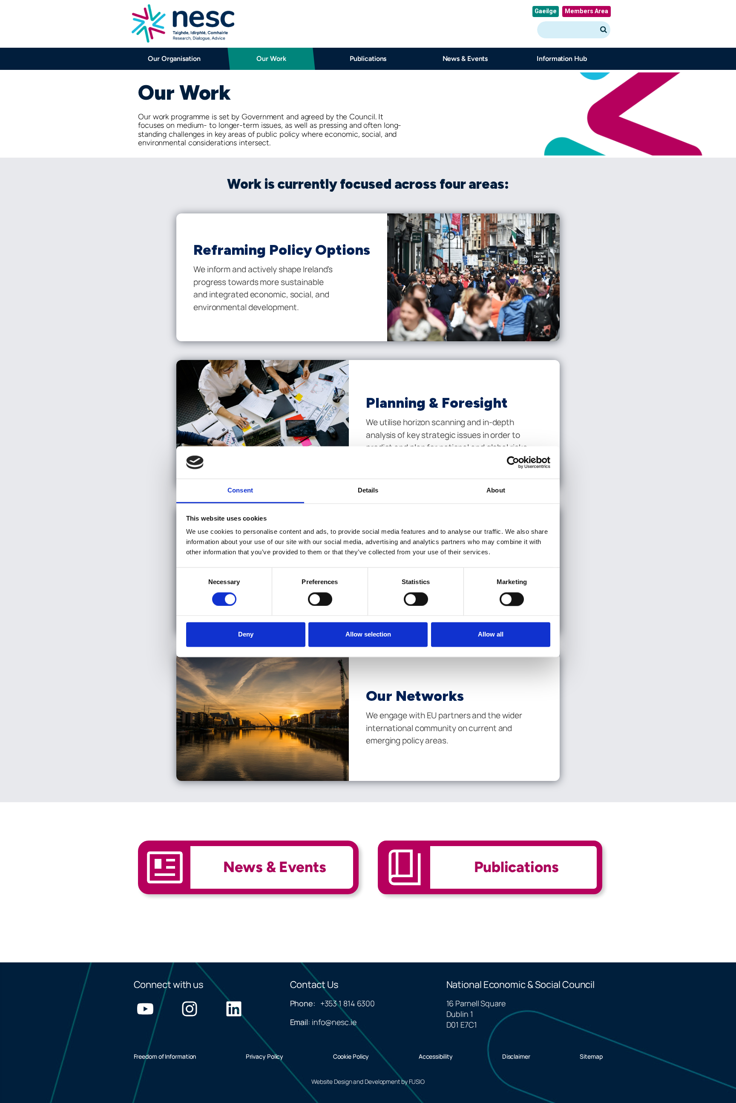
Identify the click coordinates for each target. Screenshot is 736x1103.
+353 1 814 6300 (347, 1003)
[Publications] (490, 874)
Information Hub (562, 59)
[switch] (320, 599)
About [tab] (495, 490)
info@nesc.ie (334, 1022)
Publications (368, 59)
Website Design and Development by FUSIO (368, 1081)
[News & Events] (248, 874)
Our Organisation (174, 59)
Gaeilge (546, 11)
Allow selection (368, 634)
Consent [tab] (240, 490)
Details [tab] (368, 490)
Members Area (586, 11)
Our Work (271, 59)
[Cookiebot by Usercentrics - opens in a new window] (513, 462)
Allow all (490, 634)
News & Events (465, 59)
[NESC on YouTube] (145, 1008)
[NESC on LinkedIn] (233, 1008)
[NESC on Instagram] (189, 1008)
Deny (245, 634)
